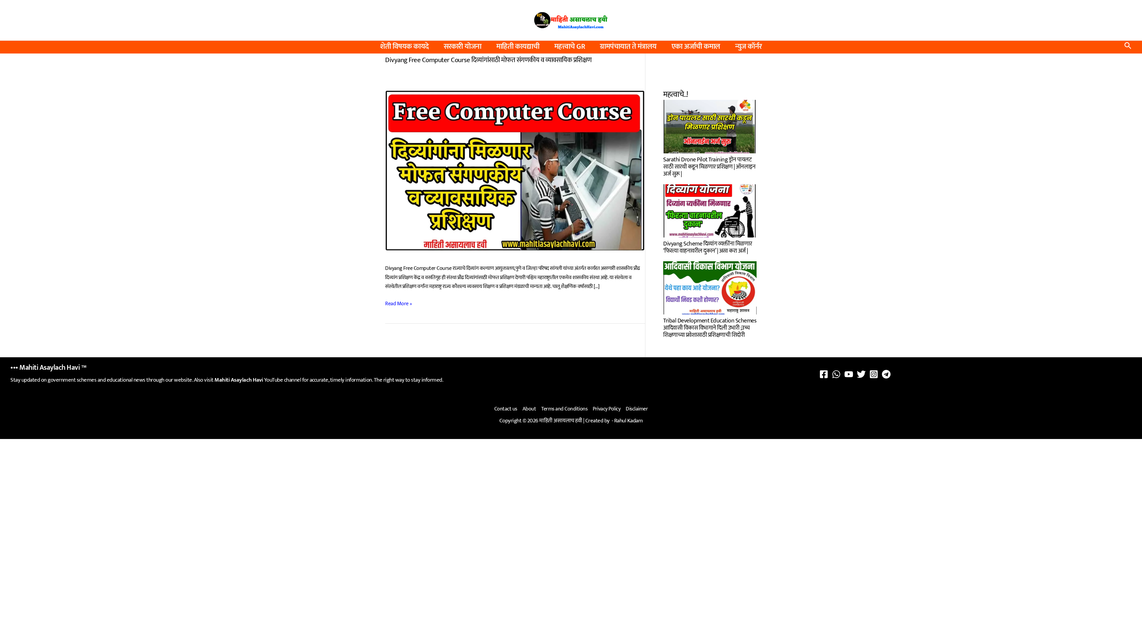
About (529, 409)
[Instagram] (873, 374)
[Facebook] (823, 374)
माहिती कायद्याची (517, 46)
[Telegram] (886, 374)
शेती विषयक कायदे (404, 46)
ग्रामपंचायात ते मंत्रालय (628, 46)
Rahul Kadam (628, 420)
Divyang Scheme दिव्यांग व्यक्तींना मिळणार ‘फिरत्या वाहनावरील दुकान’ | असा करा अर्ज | (707, 246)
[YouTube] (848, 374)
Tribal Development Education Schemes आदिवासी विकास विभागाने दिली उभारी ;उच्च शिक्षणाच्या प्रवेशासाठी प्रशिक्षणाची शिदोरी (709, 327)
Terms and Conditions (564, 409)
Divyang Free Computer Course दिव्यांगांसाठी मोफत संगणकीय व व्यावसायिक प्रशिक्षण (488, 60)
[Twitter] (861, 374)
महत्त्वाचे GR (569, 46)
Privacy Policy (606, 409)
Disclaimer (637, 409)
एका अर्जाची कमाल (696, 46)
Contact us (505, 409)
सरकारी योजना (462, 46)
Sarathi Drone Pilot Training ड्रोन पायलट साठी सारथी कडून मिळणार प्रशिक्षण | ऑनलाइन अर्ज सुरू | (709, 166)
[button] (1128, 47)
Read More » (398, 304)
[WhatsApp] (836, 374)
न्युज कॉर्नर (748, 46)
